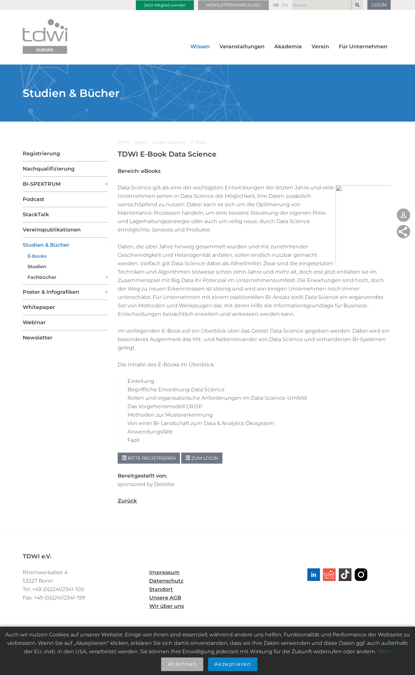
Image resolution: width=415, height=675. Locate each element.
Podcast (33, 199)
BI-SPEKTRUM (42, 184)
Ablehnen (182, 664)
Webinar (34, 322)
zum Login (204, 458)
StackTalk (36, 214)
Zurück (127, 501)
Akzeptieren (232, 664)
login (379, 5)
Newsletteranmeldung (233, 5)
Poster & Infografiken (51, 292)
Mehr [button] (384, 651)
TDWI (123, 142)
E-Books (199, 142)
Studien (37, 266)
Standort (161, 589)
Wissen (200, 46)
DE (276, 5)
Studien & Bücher (169, 142)
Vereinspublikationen (52, 230)
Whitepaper (39, 307)
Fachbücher (42, 277)
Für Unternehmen (363, 46)
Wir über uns (166, 606)
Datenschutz (166, 581)
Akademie (288, 46)
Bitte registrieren (151, 458)
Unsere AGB (165, 598)
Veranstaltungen (242, 46)
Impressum (164, 572)
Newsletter (38, 338)
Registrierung (41, 153)
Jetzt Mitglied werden (165, 5)
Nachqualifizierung (49, 169)
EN (285, 5)
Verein (320, 46)
